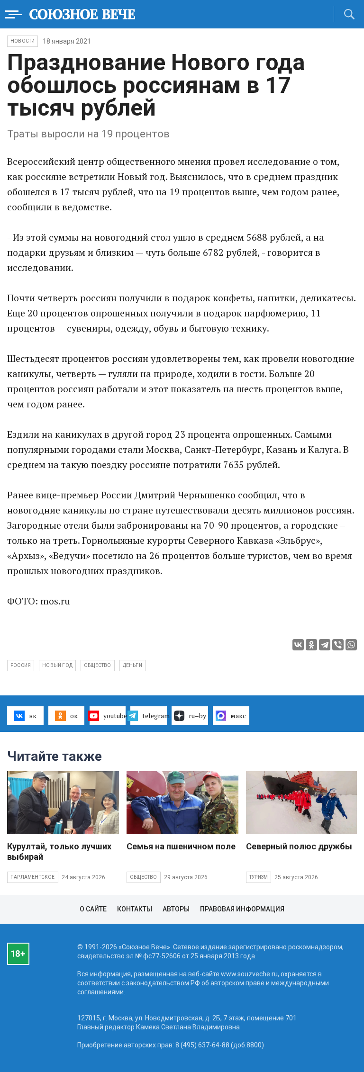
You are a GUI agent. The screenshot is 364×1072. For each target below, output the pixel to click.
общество (97, 665)
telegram (154, 715)
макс (238, 715)
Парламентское (32, 877)
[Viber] (338, 644)
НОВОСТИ (22, 41)
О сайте (93, 909)
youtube (114, 715)
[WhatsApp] (351, 644)
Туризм (258, 877)
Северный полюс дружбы (299, 846)
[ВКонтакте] (298, 644)
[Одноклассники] (311, 644)
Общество (143, 877)
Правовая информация (242, 909)
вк (32, 715)
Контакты (134, 909)
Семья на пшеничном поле (181, 846)
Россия (20, 665)
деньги (132, 665)
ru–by (197, 715)
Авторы (176, 909)
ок (74, 715)
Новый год (57, 665)
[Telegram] (324, 644)
